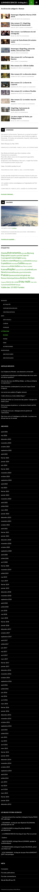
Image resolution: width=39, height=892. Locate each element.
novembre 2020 (6, 543)
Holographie (28, 263)
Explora (4, 837)
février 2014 (5, 797)
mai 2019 (4, 577)
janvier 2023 (5, 495)
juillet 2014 (4, 778)
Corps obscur (5, 188)
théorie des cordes (12, 282)
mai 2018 (4, 614)
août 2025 (4, 454)
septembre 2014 (6, 771)
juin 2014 (4, 782)
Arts (2, 316)
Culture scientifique (10, 260)
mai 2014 (4, 785)
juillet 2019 (4, 573)
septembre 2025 (6, 450)
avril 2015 (4, 744)
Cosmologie (16, 258)
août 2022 (4, 502)
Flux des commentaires (8, 876)
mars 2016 (4, 704)
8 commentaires (24, 36)
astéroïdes (24, 253)
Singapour (3, 282)
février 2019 (5, 584)
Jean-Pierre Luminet (26, 266)
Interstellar (15, 266)
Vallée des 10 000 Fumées (12, 287)
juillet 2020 (4, 558)
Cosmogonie (6, 258)
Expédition (6, 263)
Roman (5, 335)
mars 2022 (4, 510)
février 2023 (5, 491)
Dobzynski (22, 261)
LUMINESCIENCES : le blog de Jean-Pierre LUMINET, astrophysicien (15, 2)
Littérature (5, 331)
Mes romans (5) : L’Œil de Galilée (22, 66)
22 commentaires (25, 19)
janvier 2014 (5, 800)
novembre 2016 (6, 674)
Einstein (28, 261)
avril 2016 (4, 700)
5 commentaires (23, 61)
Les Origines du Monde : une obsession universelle (17, 371)
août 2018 (4, 603)
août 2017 (4, 640)
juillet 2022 (4, 506)
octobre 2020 (5, 547)
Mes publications (9, 312)
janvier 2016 (5, 711)
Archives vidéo (8, 354)
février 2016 (5, 707)
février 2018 (5, 622)
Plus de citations (7, 194)
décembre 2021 (6, 517)
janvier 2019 (5, 588)
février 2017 (5, 663)
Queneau (11, 275)
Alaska (4, 253)
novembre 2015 (6, 718)
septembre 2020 (6, 551)
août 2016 (4, 685)
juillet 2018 (4, 607)
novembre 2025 (6, 443)
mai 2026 (4, 435)
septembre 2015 (6, 726)
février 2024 (5, 469)
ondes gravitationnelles (23, 272)
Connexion (4, 869)
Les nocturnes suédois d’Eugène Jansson (14, 392)
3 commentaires (23, 53)
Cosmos (23, 258)
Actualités (6, 304)
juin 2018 (4, 610)
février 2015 (5, 752)
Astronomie (14, 252)
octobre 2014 (5, 767)
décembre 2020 (6, 540)
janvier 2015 (5, 756)
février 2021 (5, 532)
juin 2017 (4, 648)
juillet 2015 (4, 733)
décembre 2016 (6, 670)
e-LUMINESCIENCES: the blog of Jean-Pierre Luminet (19, 834)
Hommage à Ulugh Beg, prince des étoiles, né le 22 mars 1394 (23, 49)
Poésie (4, 274)
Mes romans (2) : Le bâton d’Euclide (23, 91)
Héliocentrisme (5, 266)
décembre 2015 (6, 715)
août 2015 (4, 730)
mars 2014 (4, 793)
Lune (35, 269)
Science (17, 278)
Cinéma (5, 323)
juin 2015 (4, 737)
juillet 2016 (4, 689)
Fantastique (14, 263)
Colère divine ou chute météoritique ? (13, 396)
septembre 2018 (6, 599)
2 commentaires (25, 44)
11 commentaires (23, 112)
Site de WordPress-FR (8, 880)
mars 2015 (4, 748)
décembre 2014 (6, 759)
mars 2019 (4, 581)
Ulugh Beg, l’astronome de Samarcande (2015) (20, 109)
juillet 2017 (4, 644)
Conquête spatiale (15, 255)
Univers (13, 284)
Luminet (29, 269)
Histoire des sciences (10, 308)
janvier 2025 (5, 461)
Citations (9, 130)
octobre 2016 (5, 677)
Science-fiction (27, 278)
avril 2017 (4, 655)
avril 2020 (4, 562)
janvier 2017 (5, 666)
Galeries (9, 202)
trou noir (24, 281)
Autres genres (8, 346)
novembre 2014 (6, 763)
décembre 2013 (6, 804)
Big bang (30, 253)
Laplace (17, 269)
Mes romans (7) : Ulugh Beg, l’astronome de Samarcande (21, 24)
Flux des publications (8, 872)
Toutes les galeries (8, 239)
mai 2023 (4, 487)
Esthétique (34, 261)
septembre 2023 (6, 480)
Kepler (11, 269)
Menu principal (36, 2)
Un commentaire (27, 93)
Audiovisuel (5, 350)
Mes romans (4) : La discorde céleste (23, 74)
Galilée (21, 263)
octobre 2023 (5, 476)
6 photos (14, 228)
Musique (6, 327)
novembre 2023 (6, 473)
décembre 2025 (6, 439)
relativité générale (22, 275)
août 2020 (4, 555)
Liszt (24, 269)
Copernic (25, 255)
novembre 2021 (6, 521)
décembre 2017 (6, 629)
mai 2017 (4, 651)
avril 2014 (4, 789)
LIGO (21, 269)
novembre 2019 (6, 569)
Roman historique (7, 278)
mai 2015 (4, 741)
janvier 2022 (5, 514)
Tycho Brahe (5, 285)
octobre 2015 (5, 722)
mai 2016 (4, 696)
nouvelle (11, 272)
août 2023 (4, 484)
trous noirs (33, 282)
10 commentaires (10, 233)
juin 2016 (4, 692)
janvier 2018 (5, 625)
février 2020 (5, 566)
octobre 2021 (5, 525)
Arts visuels (7, 319)
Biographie (5, 255)
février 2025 (5, 458)
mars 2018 (4, 618)
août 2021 (4, 528)
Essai (4, 342)
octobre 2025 (5, 447)
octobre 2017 (5, 633)
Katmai (4, 269)
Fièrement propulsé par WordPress (10, 889)
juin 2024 (4, 465)
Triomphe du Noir (7, 170)
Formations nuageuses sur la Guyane (13, 232)
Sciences (4, 300)
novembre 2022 (6, 499)
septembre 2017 (6, 636)
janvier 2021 (5, 536)
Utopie (18, 285)
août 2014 (4, 774)
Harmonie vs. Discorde (8, 147)
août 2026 (4, 432)
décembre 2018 (6, 592)
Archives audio (8, 358)
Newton (4, 272)
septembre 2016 (6, 681)
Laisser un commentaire (25, 27)
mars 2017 (4, 659)
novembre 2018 (6, 595)
